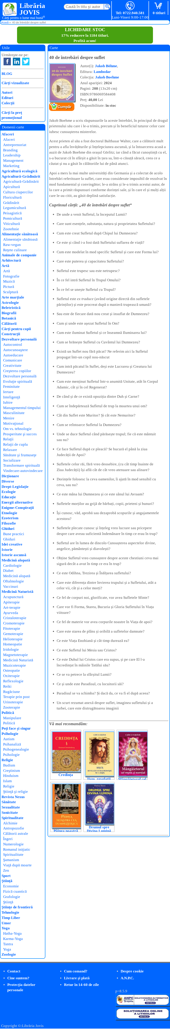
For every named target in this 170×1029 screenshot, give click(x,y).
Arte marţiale (13, 297)
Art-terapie (11, 607)
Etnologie (9, 513)
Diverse (8, 481)
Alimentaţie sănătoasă (20, 234)
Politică (8, 713)
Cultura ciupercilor (18, 192)
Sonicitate (10, 812)
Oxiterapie (11, 676)
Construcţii (11, 334)
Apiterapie (11, 602)
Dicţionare (10, 476)
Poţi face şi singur (16, 728)
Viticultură (11, 224)
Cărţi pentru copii (16, 329)
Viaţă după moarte (17, 865)
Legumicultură (14, 208)
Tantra (8, 944)
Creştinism (11, 770)
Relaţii (8, 439)
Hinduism (10, 776)
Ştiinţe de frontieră (17, 907)
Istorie (7, 550)
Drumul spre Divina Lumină (99, 829)
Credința (65, 775)
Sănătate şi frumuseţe (20, 455)
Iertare (8, 392)
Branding (10, 150)
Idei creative (12, 544)
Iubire (8, 402)
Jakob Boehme (107, 77)
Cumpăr (64, 107)
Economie (11, 886)
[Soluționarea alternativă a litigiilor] (142, 1005)
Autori (7, 92)
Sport (6, 876)
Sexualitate (11, 807)
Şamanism (11, 860)
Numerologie (13, 844)
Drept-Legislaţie (15, 487)
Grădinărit (11, 203)
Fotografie (11, 276)
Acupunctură (13, 597)
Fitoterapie (11, 628)
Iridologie (11, 649)
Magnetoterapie (15, 655)
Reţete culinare (15, 250)
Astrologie (10, 303)
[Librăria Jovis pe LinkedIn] (16, 61)
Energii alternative (17, 502)
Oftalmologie (13, 581)
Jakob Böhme (106, 66)
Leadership (12, 155)
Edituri (7, 98)
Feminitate (11, 386)
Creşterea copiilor (17, 371)
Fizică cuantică (15, 891)
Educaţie (9, 497)
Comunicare (12, 360)
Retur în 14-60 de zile (81, 985)
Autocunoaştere (15, 350)
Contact (13, 971)
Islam (7, 781)
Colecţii (8, 103)
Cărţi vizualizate (15, 83)
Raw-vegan (12, 245)
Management (13, 160)
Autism (8, 739)
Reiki (7, 686)
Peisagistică (12, 213)
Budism (9, 765)
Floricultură (12, 197)
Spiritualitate (12, 818)
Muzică (9, 281)
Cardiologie (12, 565)
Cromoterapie (14, 623)
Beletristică (11, 308)
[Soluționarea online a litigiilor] (142, 1018)
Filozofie (9, 523)
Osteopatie (11, 670)
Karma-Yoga (13, 939)
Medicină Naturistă (17, 592)
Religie (7, 760)
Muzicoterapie (14, 665)
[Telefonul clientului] (130, 6)
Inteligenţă (11, 397)
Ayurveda (10, 613)
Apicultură (11, 187)
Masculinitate (14, 413)
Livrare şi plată (77, 978)
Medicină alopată (16, 560)
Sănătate (9, 802)
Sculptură (10, 292)
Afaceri (8, 134)
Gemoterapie (13, 634)
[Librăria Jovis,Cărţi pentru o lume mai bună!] (10, 9)
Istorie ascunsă (14, 555)
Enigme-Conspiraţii (18, 508)
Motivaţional (13, 423)
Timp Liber (11, 918)
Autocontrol (12, 344)
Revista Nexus (13, 797)
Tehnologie (10, 912)
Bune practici (13, 534)
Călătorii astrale (15, 833)
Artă (5, 266)
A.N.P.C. (127, 978)
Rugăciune (11, 692)
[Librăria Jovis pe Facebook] (7, 61)
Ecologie (9, 492)
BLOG (7, 74)
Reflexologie (13, 681)
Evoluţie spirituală (17, 381)
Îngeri (8, 839)
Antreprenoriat (14, 145)
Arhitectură (11, 260)
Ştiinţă (7, 881)
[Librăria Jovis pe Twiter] (25, 61)
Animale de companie (19, 255)
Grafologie (11, 897)
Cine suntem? (18, 978)
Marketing (11, 166)
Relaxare (10, 450)
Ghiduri (8, 529)
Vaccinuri (10, 586)
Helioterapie (13, 639)
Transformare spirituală (21, 465)
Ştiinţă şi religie (15, 791)
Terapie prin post (16, 697)
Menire (8, 418)
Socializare (12, 460)
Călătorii (9, 323)
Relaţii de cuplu (15, 444)
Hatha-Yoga (12, 933)
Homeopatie (12, 644)
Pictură (8, 287)
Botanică (9, 318)
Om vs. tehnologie (17, 429)
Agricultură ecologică (19, 171)
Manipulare (12, 718)
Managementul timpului (22, 408)
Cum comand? (75, 971)
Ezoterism (10, 518)
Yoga (6, 928)
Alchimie (10, 823)
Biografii (9, 313)
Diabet (8, 571)
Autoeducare (13, 355)
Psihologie (10, 734)
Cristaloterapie (14, 618)
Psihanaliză (12, 744)
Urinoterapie (13, 702)
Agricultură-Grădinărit (21, 176)
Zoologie (9, 954)
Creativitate (12, 365)
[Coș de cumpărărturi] (159, 6)
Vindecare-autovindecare (23, 471)
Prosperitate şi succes (20, 434)
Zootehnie (11, 229)
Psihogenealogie (16, 749)
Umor (6, 923)
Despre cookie (132, 971)
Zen (6, 870)
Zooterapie (11, 707)
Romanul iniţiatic (16, 849)
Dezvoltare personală (19, 339)
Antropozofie (13, 828)
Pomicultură (12, 218)
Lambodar (102, 72)
